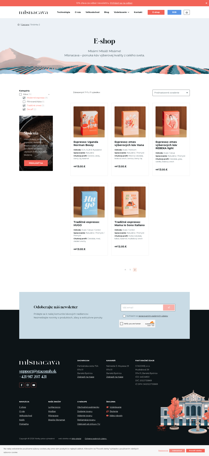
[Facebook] (21, 385)
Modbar (52, 411)
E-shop (22, 407)
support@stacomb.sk (37, 371)
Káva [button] (27, 94)
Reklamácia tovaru (86, 420)
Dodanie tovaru (84, 411)
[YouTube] (33, 385)
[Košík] (187, 12)
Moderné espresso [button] (37, 98)
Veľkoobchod (25, 416)
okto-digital (76, 439)
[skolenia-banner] (40, 143)
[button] (128, 12)
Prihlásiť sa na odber (121, 3)
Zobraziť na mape (85, 377)
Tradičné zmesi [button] (35, 105)
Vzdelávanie (115, 407)
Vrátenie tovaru (84, 416)
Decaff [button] (31, 109)
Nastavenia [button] (163, 451)
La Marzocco (54, 407)
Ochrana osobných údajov (96, 439)
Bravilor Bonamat (56, 420)
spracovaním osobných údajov (153, 316)
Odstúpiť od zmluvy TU (88, 424)
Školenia (114, 411)
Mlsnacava (53, 416)
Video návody (116, 416)
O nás (22, 411)
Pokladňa (24, 424)
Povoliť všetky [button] (195, 451)
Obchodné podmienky (88, 407)
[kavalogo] (33, 12)
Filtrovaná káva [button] (35, 101)
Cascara (25, 24)
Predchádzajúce (125, 270)
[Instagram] (27, 385)
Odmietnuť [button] (177, 451)
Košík (22, 420)
